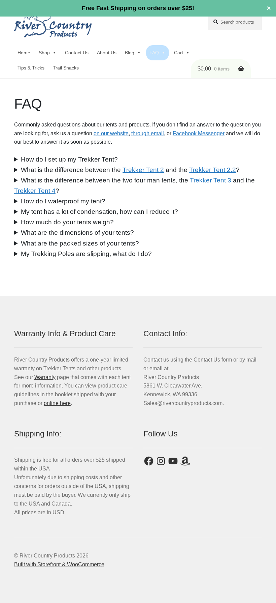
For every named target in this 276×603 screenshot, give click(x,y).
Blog (129, 52)
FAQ (154, 52)
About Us (106, 52)
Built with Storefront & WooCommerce (59, 564)
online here (57, 403)
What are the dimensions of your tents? (77, 232)
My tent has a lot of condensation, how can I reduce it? (99, 211)
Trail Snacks (66, 67)
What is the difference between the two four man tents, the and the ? (134, 185)
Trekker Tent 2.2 (212, 169)
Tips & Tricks (31, 67)
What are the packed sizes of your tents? (80, 243)
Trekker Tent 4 (35, 190)
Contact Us (77, 52)
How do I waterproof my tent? (63, 201)
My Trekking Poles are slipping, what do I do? (86, 253)
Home (24, 52)
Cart (178, 52)
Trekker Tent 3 (210, 180)
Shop (44, 52)
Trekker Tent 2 (143, 169)
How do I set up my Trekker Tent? (69, 159)
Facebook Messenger (199, 133)
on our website (111, 133)
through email (147, 133)
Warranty (45, 377)
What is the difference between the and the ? (130, 169)
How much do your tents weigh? (67, 222)
